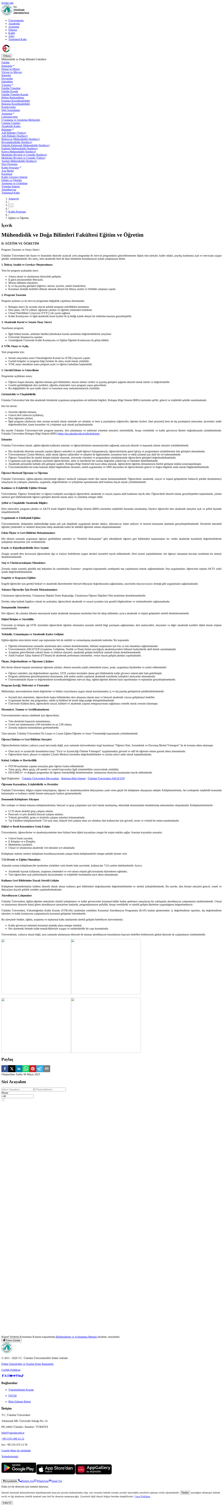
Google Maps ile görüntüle (16, 1450)
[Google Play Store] (18, 1473)
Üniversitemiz (16, 20)
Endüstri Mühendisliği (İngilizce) (19, 148)
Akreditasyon (8, 189)
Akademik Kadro (11, 126)
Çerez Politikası (142, 1496)
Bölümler (6, 129)
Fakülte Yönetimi (10, 88)
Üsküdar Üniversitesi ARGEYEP (106, 778)
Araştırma (13, 26)
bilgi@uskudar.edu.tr (12, 1432)
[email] (46, 1069)
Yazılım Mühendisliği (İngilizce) (19, 161)
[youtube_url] (11, 1376)
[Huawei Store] (93, 1473)
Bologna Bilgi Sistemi (73, 778)
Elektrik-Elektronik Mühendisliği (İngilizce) (25, 145)
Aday (11, 36)
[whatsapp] (25, 1069)
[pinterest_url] (16, 1376)
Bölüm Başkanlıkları (12, 97)
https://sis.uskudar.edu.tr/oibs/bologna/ (79, 433)
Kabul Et (7, 1502)
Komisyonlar (8, 107)
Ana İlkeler (7, 170)
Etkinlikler (7, 81)
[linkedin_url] (19, 1376)
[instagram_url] (8, 1376)
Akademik (14, 23)
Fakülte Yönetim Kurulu (14, 94)
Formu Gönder (13, 1340)
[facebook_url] (2, 1376)
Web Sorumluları (10, 110)
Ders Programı (9, 164)
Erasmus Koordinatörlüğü (15, 100)
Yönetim (6, 85)
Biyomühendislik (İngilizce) (16, 142)
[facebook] (4, 1069)
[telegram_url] (14, 1376)
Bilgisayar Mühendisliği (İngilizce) (20, 139)
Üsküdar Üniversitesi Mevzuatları (40, 778)
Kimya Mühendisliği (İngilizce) (18, 151)
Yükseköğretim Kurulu (21, 1389)
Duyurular (7, 78)
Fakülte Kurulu (9, 91)
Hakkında (6, 65)
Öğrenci (12, 29)
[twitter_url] (5, 1376)
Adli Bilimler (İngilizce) (14, 135)
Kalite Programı (10, 167)
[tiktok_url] (22, 1376)
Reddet (185, 1492)
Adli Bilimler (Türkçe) (13, 132)
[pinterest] (32, 1069)
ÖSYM (12, 1395)
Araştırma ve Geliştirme (14, 183)
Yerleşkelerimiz (9, 1456)
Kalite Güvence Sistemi (14, 177)
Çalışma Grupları (10, 123)
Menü (8, 56)
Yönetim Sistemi (10, 186)
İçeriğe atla (7, 2)
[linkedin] (18, 1069)
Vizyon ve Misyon (11, 72)
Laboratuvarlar (9, 116)
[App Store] (55, 1473)
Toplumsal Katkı (17, 39)
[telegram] (39, 1069)
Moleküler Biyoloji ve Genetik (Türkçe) (23, 157)
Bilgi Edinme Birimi (19, 1401)
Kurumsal (6, 173)
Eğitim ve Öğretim (11, 180)
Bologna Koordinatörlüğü (15, 103)
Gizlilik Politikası (10, 1369)
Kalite (11, 33)
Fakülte (5, 62)
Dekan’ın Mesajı (10, 69)
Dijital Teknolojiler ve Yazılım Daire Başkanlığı (27, 1363)
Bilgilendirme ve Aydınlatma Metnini (76, 1336)
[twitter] (11, 1069)
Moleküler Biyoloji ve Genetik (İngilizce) (24, 154)
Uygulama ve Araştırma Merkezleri (20, 119)
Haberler (6, 75)
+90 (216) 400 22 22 (12, 1438)
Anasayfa (13, 198)
